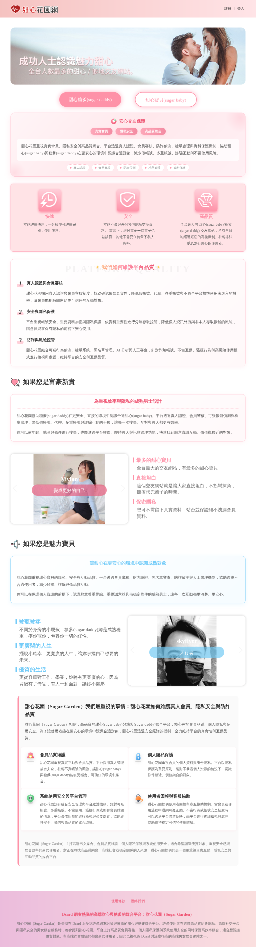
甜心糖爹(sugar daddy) (90, 99)
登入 (240, 9)
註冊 (227, 9)
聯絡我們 (138, 901)
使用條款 (118, 901)
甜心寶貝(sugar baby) (166, 100)
